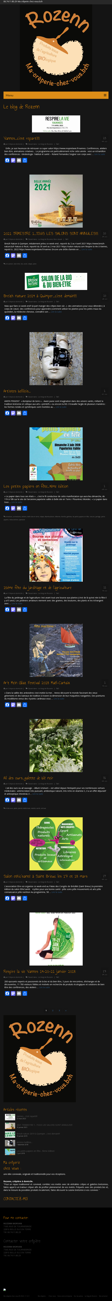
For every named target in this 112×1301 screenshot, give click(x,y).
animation (8, 517)
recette (33, 808)
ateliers (24, 517)
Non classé (58, 239)
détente (57, 517)
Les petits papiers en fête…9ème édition (36, 1151)
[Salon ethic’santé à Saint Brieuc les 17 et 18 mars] (56, 843)
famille (63, 517)
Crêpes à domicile (15, 144)
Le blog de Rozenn (45, 144)
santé (38, 808)
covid (25, 264)
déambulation (49, 517)
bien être (17, 264)
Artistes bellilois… (25, 1142)
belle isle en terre (33, 517)
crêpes (30, 264)
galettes (69, 517)
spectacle (22, 520)
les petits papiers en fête (81, 517)
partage (97, 517)
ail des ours (9, 808)
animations (17, 517)
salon (34, 264)
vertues (43, 808)
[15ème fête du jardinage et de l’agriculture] (56, 554)
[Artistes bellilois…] (56, 358)
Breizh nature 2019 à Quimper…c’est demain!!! (38, 1133)
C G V (27, 1296)
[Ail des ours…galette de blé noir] (56, 745)
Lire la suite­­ (99, 154)
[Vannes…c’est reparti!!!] (56, 123)
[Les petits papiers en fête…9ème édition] (56, 453)
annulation (9, 264)
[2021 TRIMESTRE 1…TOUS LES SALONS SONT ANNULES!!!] (56, 200)
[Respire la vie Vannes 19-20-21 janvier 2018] (56, 938)
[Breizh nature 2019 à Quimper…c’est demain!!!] (56, 281)
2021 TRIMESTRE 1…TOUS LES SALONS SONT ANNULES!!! (44, 1125)
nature (92, 517)
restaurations (13, 520)
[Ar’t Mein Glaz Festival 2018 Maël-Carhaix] (56, 650)
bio (22, 264)
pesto (15, 808)
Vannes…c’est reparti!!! (27, 1116)
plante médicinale (24, 808)
